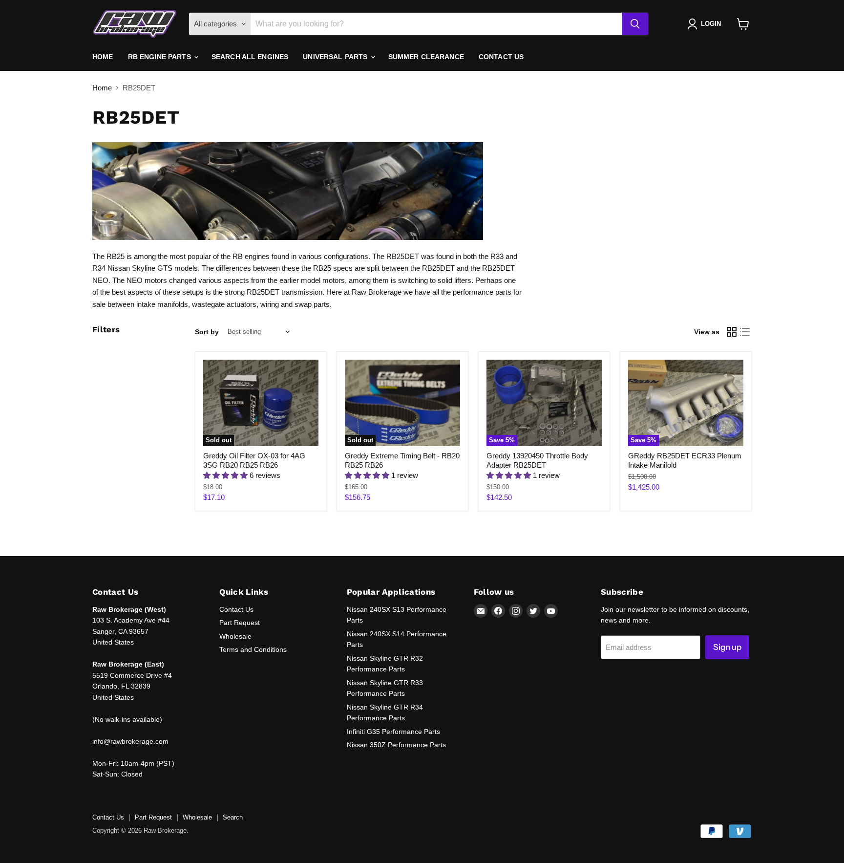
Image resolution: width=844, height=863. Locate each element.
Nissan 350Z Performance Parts (396, 745)
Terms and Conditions (253, 649)
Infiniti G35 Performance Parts (393, 731)
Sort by (207, 332)
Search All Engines (250, 57)
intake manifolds (162, 304)
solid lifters (454, 280)
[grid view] (731, 332)
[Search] (635, 24)
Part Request (239, 622)
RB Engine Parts (160, 57)
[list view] (745, 332)
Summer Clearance (426, 57)
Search (233, 817)
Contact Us (501, 57)
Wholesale (235, 636)
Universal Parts (336, 57)
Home (102, 57)
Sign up (727, 647)
